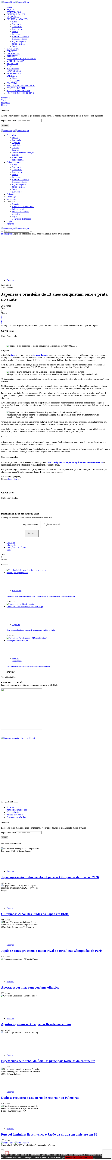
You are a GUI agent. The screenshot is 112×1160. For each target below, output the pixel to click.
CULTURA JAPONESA (18, 19)
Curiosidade (17, 26)
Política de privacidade (83, 1157)
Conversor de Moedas (21, 219)
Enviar (4, 838)
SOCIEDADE (13, 68)
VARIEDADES (14, 73)
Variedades (16, 590)
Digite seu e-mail (8, 120)
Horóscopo (17, 192)
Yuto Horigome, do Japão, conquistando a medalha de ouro (75, 462)
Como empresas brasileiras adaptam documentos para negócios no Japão (31, 630)
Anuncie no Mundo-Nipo (23, 206)
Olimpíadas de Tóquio (16, 547)
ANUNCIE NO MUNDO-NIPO (21, 85)
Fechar (69, 1157)
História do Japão (19, 39)
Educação (16, 34)
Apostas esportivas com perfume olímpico (30, 987)
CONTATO (12, 83)
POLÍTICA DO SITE (16, 88)
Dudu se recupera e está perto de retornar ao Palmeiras (40, 1097)
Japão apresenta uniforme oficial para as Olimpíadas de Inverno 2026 (50, 877)
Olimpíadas (11, 545)
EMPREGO (12, 76)
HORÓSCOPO (13, 54)
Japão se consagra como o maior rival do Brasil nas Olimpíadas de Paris (51, 950)
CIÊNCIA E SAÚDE (16, 14)
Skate (9, 550)
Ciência (15, 147)
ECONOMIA (13, 49)
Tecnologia (17, 661)
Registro (10, 9)
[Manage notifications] (7, 1153)
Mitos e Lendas (18, 44)
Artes (14, 22)
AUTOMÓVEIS (14, 12)
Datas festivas (18, 29)
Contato (15, 204)
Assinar (5, 126)
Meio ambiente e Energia (23, 152)
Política (15, 137)
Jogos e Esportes (19, 41)
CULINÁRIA (13, 17)
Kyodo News (12, 479)
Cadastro (16, 81)
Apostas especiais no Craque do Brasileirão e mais (36, 1024)
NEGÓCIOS (12, 63)
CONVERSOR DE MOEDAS (20, 93)
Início (3, 234)
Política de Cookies (20, 211)
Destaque (11, 542)
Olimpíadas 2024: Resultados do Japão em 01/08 (35, 914)
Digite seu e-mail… (32, 524)
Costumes (16, 24)
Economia (16, 140)
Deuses (15, 31)
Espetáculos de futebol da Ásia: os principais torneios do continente (48, 1061)
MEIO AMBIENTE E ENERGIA (21, 58)
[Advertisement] (56, 255)
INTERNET (12, 56)
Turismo (15, 46)
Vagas (14, 78)
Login (9, 7)
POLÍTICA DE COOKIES (18, 90)
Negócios (16, 142)
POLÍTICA (12, 66)
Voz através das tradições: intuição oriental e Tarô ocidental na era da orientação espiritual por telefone (41, 596)
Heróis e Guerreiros (20, 36)
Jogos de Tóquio (40, 355)
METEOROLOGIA (15, 61)
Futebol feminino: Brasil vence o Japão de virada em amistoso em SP (49, 1134)
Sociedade (16, 145)
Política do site (18, 209)
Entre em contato (14, 807)
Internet (15, 150)
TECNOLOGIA (14, 71)
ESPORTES (12, 51)
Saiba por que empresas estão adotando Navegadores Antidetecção (29, 666)
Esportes (15, 155)
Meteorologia (17, 160)
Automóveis (17, 157)
